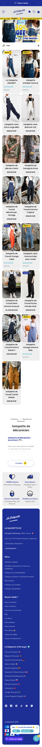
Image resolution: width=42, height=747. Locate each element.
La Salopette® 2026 (11, 722)
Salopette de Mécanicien (24, 420)
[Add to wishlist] (18, 52)
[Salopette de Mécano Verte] (11, 149)
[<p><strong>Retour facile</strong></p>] (21, 3)
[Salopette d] (30, 64)
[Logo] (19, 12)
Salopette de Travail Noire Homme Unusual (11, 303)
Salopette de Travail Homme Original (30, 209)
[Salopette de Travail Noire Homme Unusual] (11, 284)
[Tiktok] (21, 705)
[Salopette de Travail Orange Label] (11, 237)
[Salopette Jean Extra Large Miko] (11, 108)
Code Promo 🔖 (27, 731)
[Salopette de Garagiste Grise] (30, 149)
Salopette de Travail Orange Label (11, 256)
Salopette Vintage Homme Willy (30, 347)
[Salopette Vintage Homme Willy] (30, 328)
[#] (21, 31)
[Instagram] (6, 705)
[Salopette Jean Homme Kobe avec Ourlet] (30, 237)
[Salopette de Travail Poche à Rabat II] (11, 328)
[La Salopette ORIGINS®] (11, 64)
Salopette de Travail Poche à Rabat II (12, 347)
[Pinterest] (16, 705)
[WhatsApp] (31, 705)
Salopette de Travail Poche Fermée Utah (30, 303)
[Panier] (38, 11)
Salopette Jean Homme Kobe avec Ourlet (30, 256)
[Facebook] (11, 705)
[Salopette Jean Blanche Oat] (30, 108)
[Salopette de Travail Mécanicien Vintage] (11, 190)
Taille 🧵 (16, 731)
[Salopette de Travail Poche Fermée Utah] (30, 284)
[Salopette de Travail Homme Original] (30, 190)
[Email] (26, 705)
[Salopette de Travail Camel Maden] (11, 375)
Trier (8, 46)
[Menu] (3, 12)
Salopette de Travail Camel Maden (11, 394)
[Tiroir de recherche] (29, 11)
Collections (15, 419)
